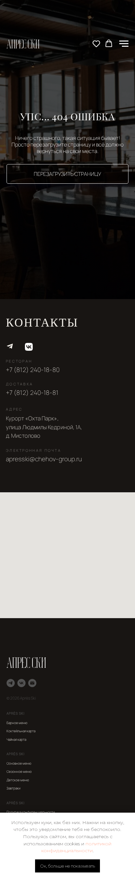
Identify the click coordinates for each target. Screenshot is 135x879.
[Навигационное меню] (123, 44)
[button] (96, 43)
